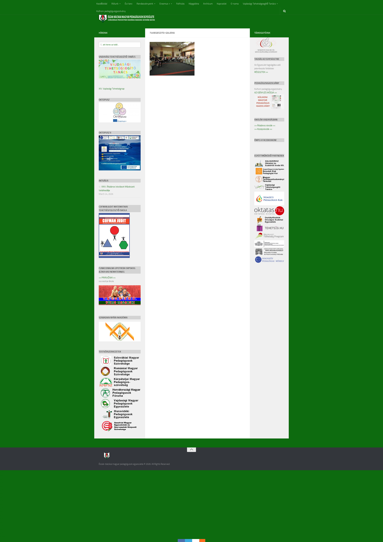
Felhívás (180, 3)
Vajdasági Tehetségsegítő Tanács (259, 3)
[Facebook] (181, 540)
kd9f (2, 489)
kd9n (2, 518)
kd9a (2, 471)
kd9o (2, 522)
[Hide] (204, 540)
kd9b (2, 475)
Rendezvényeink (145, 3)
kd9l (2, 511)
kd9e (2, 486)
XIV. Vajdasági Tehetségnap (111, 88)
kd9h (2, 497)
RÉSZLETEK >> (261, 72)
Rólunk (114, 3)
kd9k (2, 507)
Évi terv (128, 3)
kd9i (2, 500)
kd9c (2, 479)
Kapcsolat (222, 3)
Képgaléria (194, 3)
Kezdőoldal (101, 3)
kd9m (3, 515)
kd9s (2, 536)
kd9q (2, 529)
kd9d (2, 482)
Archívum (208, 3)
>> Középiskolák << (263, 129)
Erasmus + (164, 3)
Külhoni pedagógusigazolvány (111, 11)
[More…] (201, 540)
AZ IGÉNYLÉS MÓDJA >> (265, 92)
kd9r (2, 533)
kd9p (2, 525)
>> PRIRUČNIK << (107, 277)
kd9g (2, 493)
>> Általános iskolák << (264, 125)
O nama (235, 3)
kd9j (2, 504)
